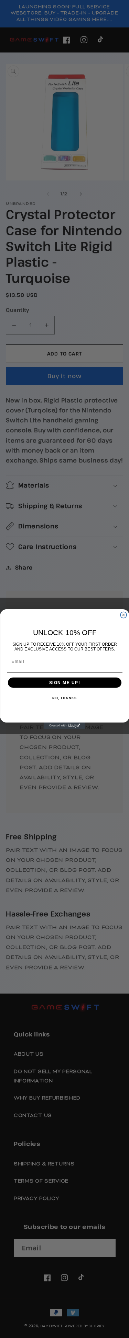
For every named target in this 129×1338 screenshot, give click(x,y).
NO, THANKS (64, 698)
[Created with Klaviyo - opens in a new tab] (64, 726)
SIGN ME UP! (64, 682)
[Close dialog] (123, 615)
